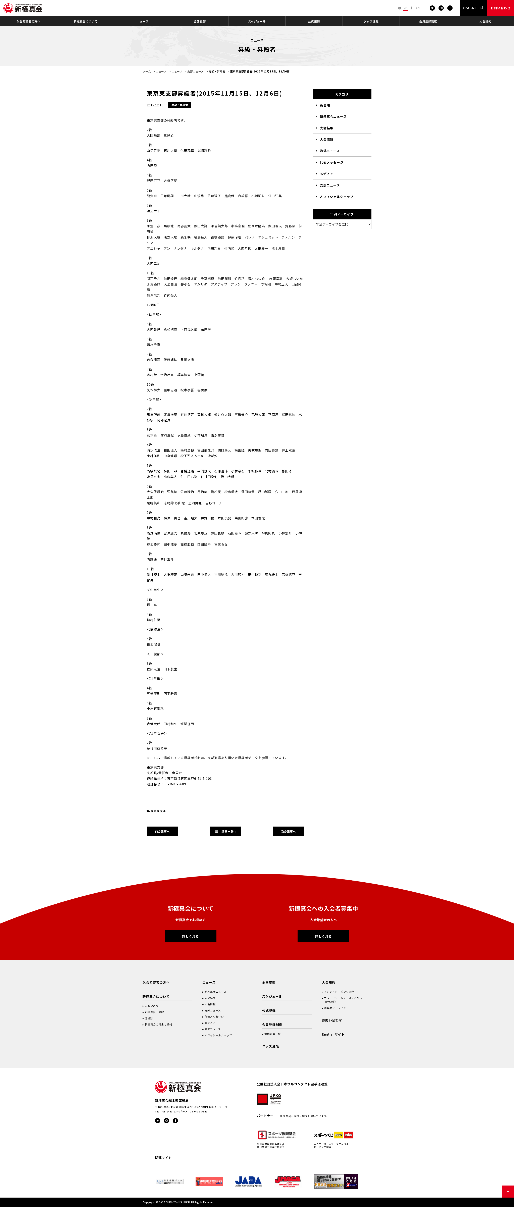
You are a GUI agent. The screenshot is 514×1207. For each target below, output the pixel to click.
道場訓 (149, 1018)
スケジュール (257, 21)
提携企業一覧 (272, 1034)
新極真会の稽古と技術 (158, 1024)
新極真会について (85, 21)
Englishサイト (333, 1034)
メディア (326, 173)
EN (418, 7)
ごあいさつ (151, 1006)
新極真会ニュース (333, 116)
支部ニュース (195, 71)
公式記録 (314, 21)
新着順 (325, 105)
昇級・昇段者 (217, 71)
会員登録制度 (428, 21)
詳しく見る (190, 936)
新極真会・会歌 (154, 1012)
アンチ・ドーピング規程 (339, 992)
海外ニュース (330, 150)
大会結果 (326, 127)
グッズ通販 (371, 21)
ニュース (142, 21)
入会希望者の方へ (28, 21)
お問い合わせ (332, 1020)
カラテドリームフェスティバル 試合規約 (342, 1000)
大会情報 (326, 139)
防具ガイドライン (335, 1008)
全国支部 (200, 21)
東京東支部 (158, 811)
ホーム (147, 71)
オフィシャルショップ (337, 196)
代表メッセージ (332, 162)
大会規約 (485, 21)
